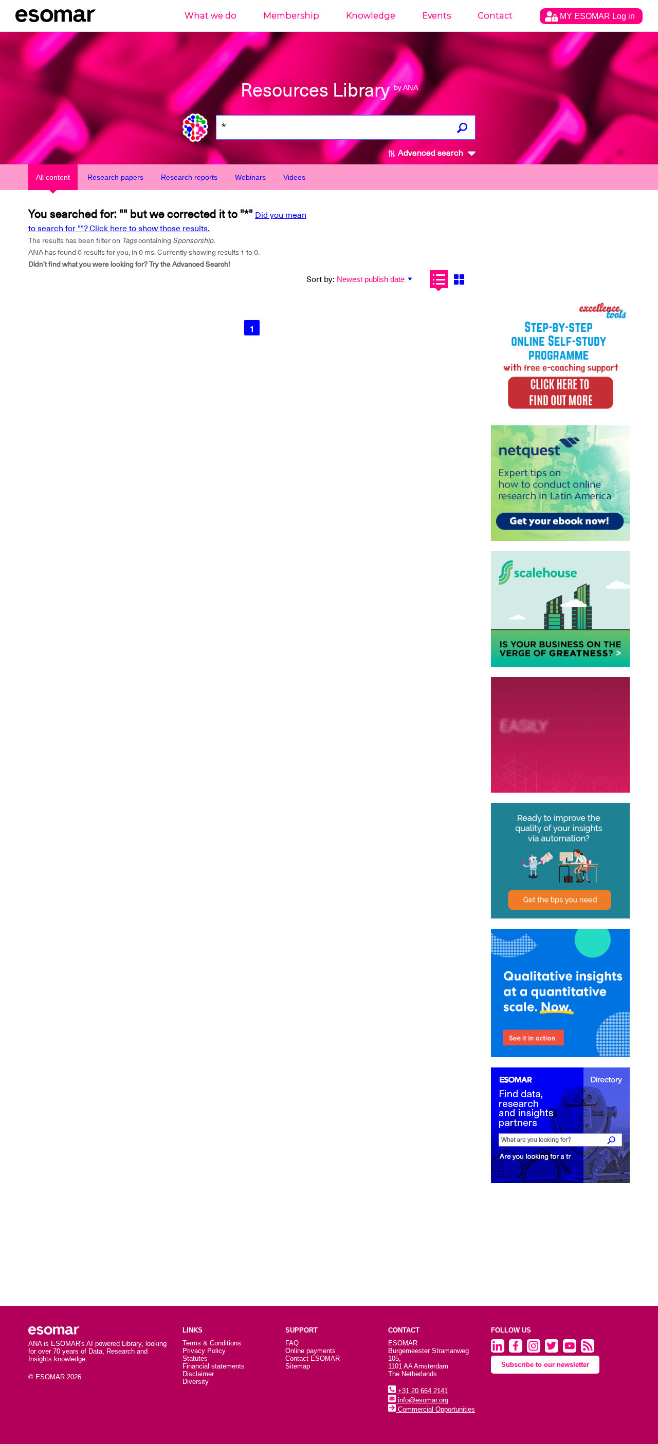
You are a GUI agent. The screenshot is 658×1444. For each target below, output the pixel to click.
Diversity (195, 1381)
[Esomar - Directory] (560, 1125)
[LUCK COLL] (560, 609)
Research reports (189, 177)
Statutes (195, 1358)
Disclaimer (198, 1374)
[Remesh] (560, 993)
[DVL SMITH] (560, 357)
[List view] (439, 279)
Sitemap (297, 1366)
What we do (210, 16)
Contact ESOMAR (312, 1358)
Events (436, 16)
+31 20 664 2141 (422, 1391)
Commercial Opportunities (435, 1409)
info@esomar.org (422, 1400)
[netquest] (560, 483)
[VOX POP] (560, 735)
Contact (495, 16)
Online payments (310, 1351)
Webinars (250, 177)
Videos (294, 177)
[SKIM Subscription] (560, 860)
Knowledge (370, 16)
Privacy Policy (204, 1351)
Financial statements (213, 1366)
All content (53, 177)
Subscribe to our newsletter (545, 1364)
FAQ (292, 1343)
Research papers (115, 177)
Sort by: (320, 279)
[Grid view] (459, 279)
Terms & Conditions (211, 1343)
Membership (291, 16)
